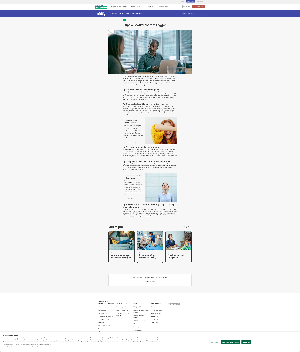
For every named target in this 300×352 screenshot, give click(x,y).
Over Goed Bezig (137, 13)
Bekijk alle (187, 227)
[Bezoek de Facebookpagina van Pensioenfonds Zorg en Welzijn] (169, 304)
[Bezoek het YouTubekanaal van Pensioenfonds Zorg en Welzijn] (178, 304)
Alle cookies (246, 342)
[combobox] (193, 13)
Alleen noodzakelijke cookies (230, 342)
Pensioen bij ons (136, 7)
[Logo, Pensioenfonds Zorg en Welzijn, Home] (101, 7)
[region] (150, 342)
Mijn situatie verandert (118, 7)
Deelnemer (190, 1)
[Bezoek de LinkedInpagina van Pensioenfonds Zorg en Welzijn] (175, 304)
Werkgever (200, 1)
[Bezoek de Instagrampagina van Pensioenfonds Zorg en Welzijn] (172, 304)
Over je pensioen (124, 13)
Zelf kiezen (214, 342)
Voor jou (114, 13)
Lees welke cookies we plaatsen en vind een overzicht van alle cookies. (23, 347)
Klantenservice (163, 7)
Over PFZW (150, 7)
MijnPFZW (200, 7)
